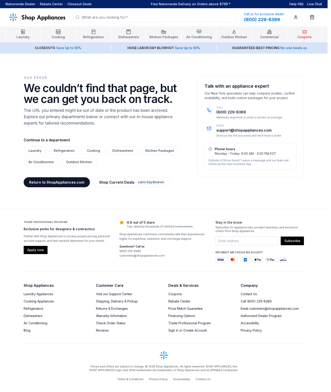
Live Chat (314, 4)
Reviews (102, 330)
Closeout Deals (79, 4)
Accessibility (250, 323)
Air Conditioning (35, 323)
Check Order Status (111, 323)
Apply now (35, 250)
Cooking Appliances (39, 301)
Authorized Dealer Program (261, 316)
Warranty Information (111, 316)
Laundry (34, 150)
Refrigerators (33, 308)
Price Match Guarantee (185, 308)
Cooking (93, 150)
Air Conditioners (41, 162)
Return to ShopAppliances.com (56, 182)
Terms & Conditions (130, 379)
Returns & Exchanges (112, 308)
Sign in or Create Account (187, 330)
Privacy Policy (251, 330)
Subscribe (292, 241)
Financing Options (181, 316)
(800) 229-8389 (231, 112)
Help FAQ (296, 4)
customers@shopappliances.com (142, 255)
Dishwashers (122, 150)
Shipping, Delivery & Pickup (117, 301)
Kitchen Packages (159, 150)
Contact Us (249, 294)
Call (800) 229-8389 (256, 301)
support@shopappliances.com (244, 130)
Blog (27, 330)
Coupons (175, 294)
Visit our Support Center (114, 294)
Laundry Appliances (38, 294)
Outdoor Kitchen (79, 162)
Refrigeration (64, 150)
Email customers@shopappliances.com (270, 308)
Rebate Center (51, 4)
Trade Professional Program (189, 323)
